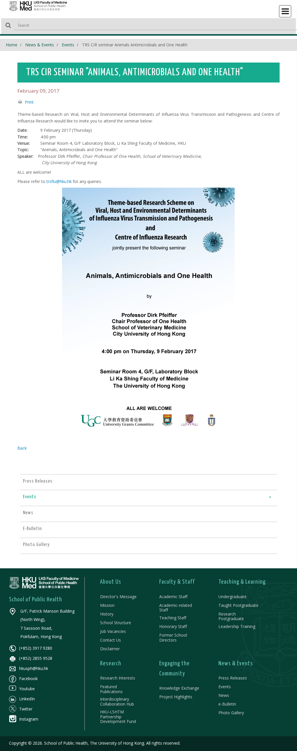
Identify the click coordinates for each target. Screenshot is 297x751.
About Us (110, 582)
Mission (107, 605)
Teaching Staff (172, 617)
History (106, 614)
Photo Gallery (231, 712)
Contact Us (110, 640)
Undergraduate (232, 596)
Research (110, 663)
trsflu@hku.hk (59, 181)
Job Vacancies (113, 631)
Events (68, 44)
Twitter (25, 709)
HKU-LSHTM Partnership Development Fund (118, 716)
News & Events (39, 44)
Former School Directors (173, 637)
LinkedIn (27, 698)
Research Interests (117, 678)
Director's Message (118, 596)
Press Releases (232, 678)
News (223, 695)
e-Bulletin (227, 704)
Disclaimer (110, 648)
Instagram (28, 719)
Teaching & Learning (242, 582)
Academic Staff (173, 596)
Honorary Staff (173, 626)
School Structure (115, 622)
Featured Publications (111, 689)
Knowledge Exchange (179, 688)
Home (11, 44)
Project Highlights (175, 696)
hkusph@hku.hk (33, 668)
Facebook (28, 678)
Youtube (27, 688)
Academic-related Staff (175, 607)
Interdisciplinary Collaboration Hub (117, 701)
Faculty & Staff (177, 582)
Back (22, 448)
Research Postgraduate (231, 616)
